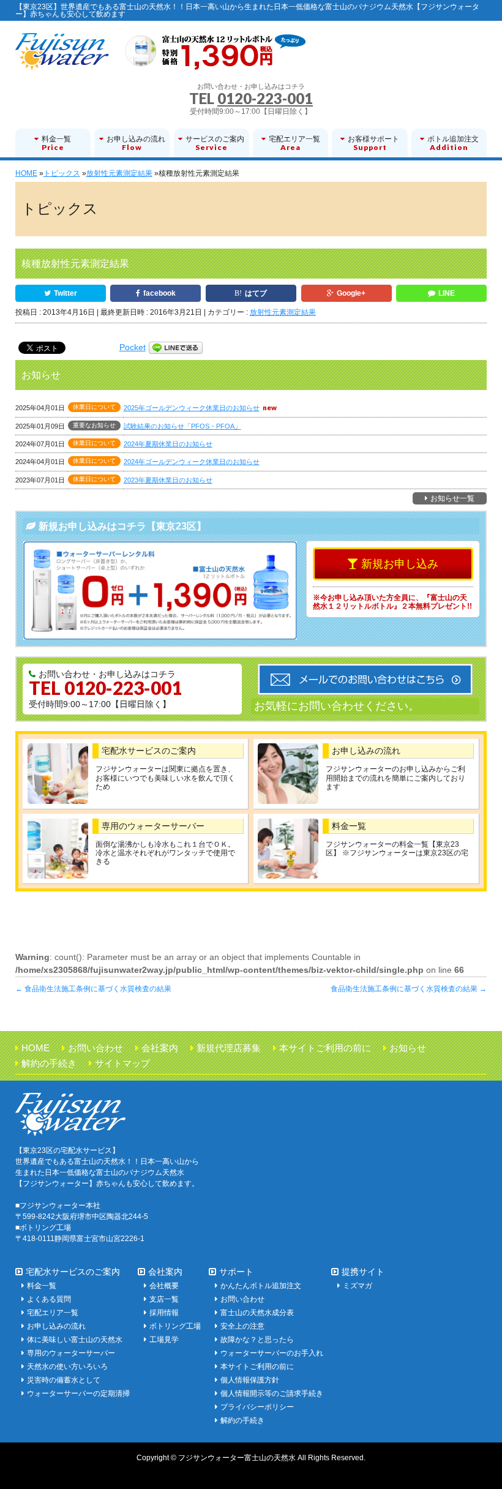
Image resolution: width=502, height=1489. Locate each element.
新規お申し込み (399, 564)
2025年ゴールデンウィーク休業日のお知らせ (192, 407)
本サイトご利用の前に (325, 1048)
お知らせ (407, 1048)
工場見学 (164, 1339)
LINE (446, 293)
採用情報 (164, 1312)
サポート (236, 1271)
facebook (159, 293)
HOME (35, 1048)
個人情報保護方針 (249, 1380)
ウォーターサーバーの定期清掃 (78, 1393)
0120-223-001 (265, 98)
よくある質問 (49, 1299)
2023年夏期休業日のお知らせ (168, 480)
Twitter (65, 293)
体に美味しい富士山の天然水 (74, 1339)
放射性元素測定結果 (283, 312)
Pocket (132, 347)
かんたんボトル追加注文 (260, 1285)
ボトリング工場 (175, 1326)
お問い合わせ (95, 1048)
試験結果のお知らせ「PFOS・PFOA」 (182, 426)
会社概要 (164, 1285)
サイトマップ (122, 1063)
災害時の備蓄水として (63, 1380)
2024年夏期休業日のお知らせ (168, 444)
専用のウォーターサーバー (153, 826)
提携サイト (363, 1271)
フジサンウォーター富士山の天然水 (237, 1457)
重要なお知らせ (94, 425)
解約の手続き (49, 1063)
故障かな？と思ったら (257, 1339)
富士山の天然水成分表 (257, 1312)
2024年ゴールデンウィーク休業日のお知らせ (192, 461)
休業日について (94, 406)
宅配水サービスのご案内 (149, 751)
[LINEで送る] (176, 347)
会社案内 (159, 1048)
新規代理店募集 (229, 1048)
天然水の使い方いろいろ (67, 1366)
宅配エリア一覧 (52, 1312)
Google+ (351, 293)
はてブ (256, 293)
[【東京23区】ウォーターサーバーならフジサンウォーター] (160, 56)
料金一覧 (349, 826)
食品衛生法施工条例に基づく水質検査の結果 (93, 989)
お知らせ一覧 (452, 498)
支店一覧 (164, 1299)
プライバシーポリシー (257, 1407)
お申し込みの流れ (366, 751)
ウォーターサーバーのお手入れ (271, 1353)
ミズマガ (357, 1285)
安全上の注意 (242, 1326)
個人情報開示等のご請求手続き (271, 1393)
